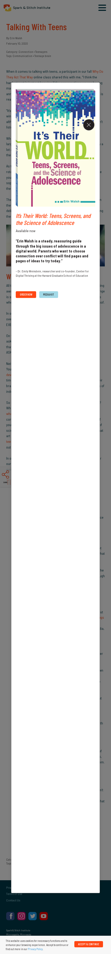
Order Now (26, 294)
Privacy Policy (35, 949)
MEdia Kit (48, 294)
